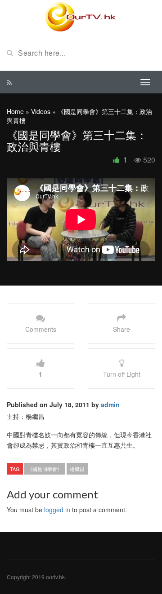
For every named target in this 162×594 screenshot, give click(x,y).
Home (15, 111)
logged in (57, 509)
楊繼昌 (77, 468)
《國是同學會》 (44, 468)
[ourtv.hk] (81, 17)
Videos (40, 111)
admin (110, 404)
